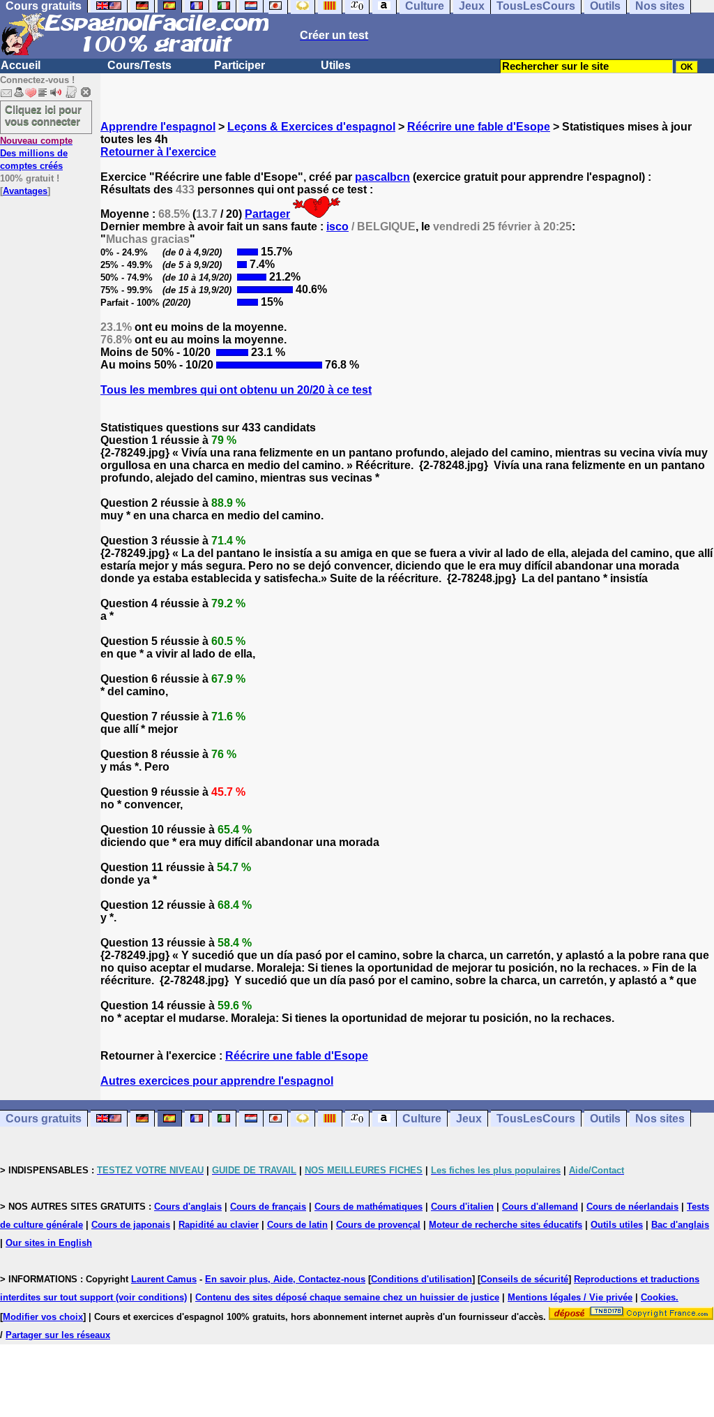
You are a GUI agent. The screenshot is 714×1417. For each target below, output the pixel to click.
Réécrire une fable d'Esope (478, 127)
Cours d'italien (462, 1206)
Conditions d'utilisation (421, 1279)
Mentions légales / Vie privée (570, 1297)
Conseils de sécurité (524, 1279)
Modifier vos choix (43, 1317)
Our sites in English (49, 1243)
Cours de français (268, 1206)
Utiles (336, 65)
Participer (239, 65)
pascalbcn (382, 177)
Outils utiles (617, 1224)
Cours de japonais (130, 1224)
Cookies (658, 1297)
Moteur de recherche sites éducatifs (505, 1224)
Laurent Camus (164, 1279)
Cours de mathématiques (368, 1206)
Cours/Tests (139, 65)
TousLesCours (535, 1119)
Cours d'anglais (188, 1206)
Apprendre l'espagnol (157, 127)
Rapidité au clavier (218, 1224)
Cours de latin (297, 1224)
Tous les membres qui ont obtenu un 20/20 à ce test (236, 390)
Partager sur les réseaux (58, 1335)
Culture (421, 1119)
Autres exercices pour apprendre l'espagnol (216, 1081)
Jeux (469, 1119)
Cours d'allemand (540, 1206)
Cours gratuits (44, 1119)
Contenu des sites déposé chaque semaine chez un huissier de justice (347, 1297)
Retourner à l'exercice (158, 152)
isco (337, 226)
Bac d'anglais (680, 1224)
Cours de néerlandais (632, 1206)
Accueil (20, 65)
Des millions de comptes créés (36, 153)
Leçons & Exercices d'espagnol (311, 127)
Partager (267, 214)
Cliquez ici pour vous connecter (43, 115)
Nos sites (660, 1119)
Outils (605, 1119)
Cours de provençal (378, 1224)
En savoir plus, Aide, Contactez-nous (285, 1279)
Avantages (25, 191)
